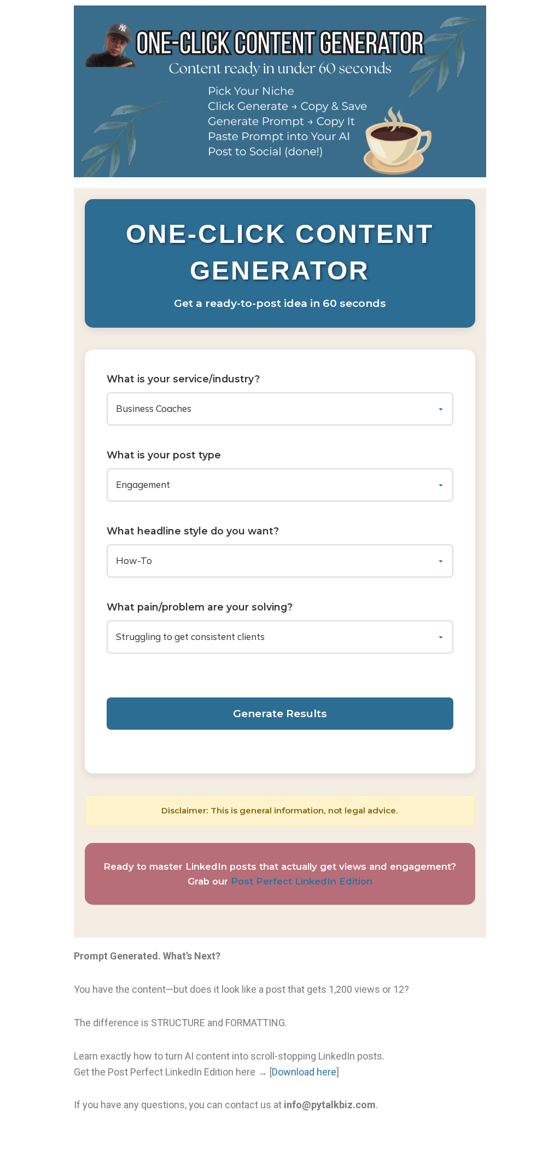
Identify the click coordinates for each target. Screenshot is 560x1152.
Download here (304, 1072)
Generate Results (280, 713)
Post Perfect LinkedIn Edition (301, 881)
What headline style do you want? (193, 531)
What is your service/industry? (183, 379)
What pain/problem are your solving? (200, 607)
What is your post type (164, 455)
